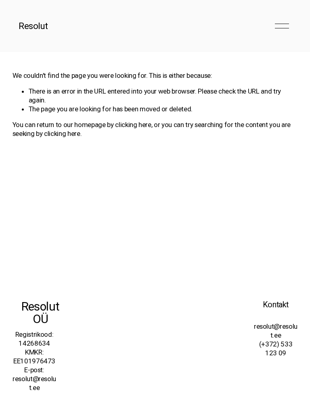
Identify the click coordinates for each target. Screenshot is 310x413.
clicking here (133, 125)
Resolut (33, 26)
